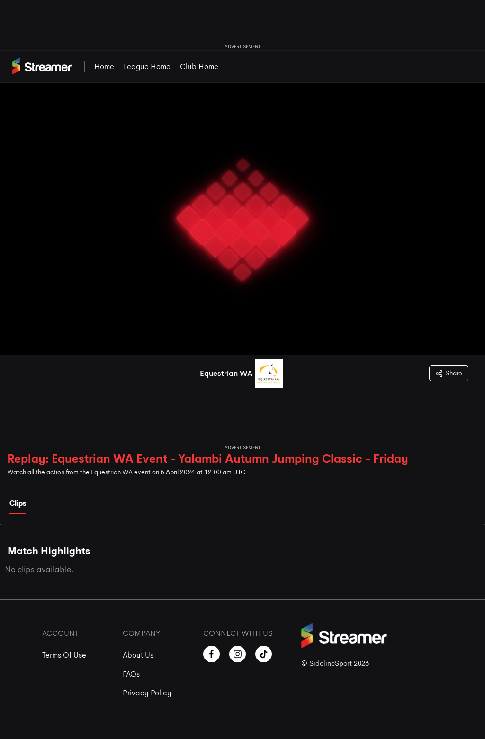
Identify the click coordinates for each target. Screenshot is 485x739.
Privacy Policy (147, 693)
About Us (138, 655)
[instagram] (237, 654)
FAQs (131, 674)
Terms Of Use (64, 655)
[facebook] (211, 654)
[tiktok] (263, 654)
